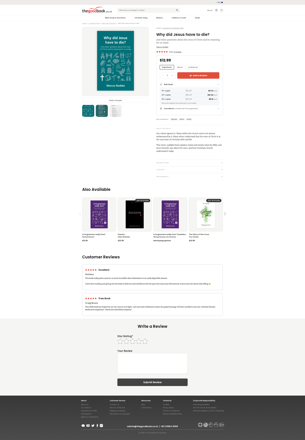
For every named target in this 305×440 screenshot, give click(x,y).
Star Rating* (125, 336)
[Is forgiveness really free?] (99, 214)
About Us (84, 404)
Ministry (159, 18)
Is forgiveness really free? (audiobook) (170, 234)
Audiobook (193, 67)
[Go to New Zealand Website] (216, 424)
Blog (143, 404)
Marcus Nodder (162, 47)
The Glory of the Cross (199, 234)
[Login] (216, 10)
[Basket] (221, 11)
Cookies (166, 404)
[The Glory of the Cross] (206, 214)
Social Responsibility (201, 404)
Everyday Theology (109, 23)
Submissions (86, 414)
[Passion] (135, 214)
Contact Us (114, 404)
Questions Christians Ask (172, 28)
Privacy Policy (168, 407)
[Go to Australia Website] (211, 424)
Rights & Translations (89, 417)
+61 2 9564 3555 (169, 426)
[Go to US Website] (205, 424)
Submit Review (152, 382)
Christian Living (141, 18)
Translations (146, 407)
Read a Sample (115, 100)
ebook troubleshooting (172, 414)
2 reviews (177, 52)
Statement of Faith (89, 411)
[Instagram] (101, 425)
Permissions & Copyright (120, 414)
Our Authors (86, 407)
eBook (180, 67)
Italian (182, 119)
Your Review (124, 351)
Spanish (174, 119)
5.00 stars (162, 52)
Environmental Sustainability (204, 407)
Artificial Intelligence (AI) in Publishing (208, 411)
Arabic (189, 119)
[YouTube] (88, 425)
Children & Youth (179, 18)
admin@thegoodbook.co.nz (142, 426)
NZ (219, 2)
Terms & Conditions (171, 411)
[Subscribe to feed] (83, 425)
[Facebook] (97, 425)
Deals (197, 18)
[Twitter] (93, 425)
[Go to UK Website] (200, 424)
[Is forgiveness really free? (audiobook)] (170, 214)
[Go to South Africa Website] (221, 424)
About (210, 10)
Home (84, 23)
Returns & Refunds (117, 407)
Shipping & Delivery (118, 411)
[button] (80, 219)
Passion (121, 234)
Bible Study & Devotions (115, 18)
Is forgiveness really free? (94, 234)
